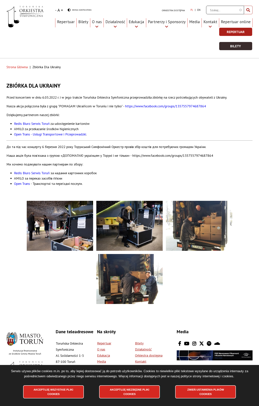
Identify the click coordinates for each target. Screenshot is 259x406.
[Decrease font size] (56, 10)
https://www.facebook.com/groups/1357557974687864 (166, 106)
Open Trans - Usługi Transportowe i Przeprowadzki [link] (50, 134)
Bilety (83, 21)
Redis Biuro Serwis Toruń (32, 123)
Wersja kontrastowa (80, 10)
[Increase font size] (62, 10)
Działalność (143, 349)
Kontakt (140, 361)
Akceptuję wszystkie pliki (53, 391)
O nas (101, 349)
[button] (60, 226)
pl (192, 10)
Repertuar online (236, 21)
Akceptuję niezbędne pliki (129, 391)
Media (194, 21)
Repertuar (66, 21)
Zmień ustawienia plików (205, 391)
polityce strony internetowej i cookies (207, 376)
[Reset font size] (58, 10)
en (198, 10)
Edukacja (103, 355)
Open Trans (22, 183)
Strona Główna (17, 67)
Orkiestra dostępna (173, 10)
